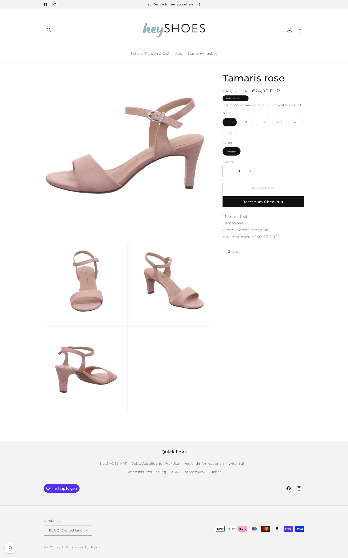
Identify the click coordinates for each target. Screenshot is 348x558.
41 (298, 123)
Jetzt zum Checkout (263, 202)
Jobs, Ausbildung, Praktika (155, 463)
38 (249, 123)
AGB (175, 472)
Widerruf (236, 463)
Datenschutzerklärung (146, 472)
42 (232, 133)
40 (282, 123)
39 (265, 123)
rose (234, 152)
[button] (49, 30)
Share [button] (233, 251)
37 (232, 123)
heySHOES (63, 547)
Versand (246, 105)
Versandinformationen (204, 463)
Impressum (194, 472)
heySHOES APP (113, 463)
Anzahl (228, 162)
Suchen (215, 472)
